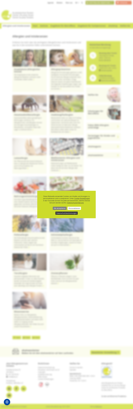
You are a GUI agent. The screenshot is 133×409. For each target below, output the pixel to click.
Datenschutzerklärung (75, 203)
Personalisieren (74, 208)
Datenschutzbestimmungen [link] (66, 213)
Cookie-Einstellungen (82, 198)
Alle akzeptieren (60, 208)
